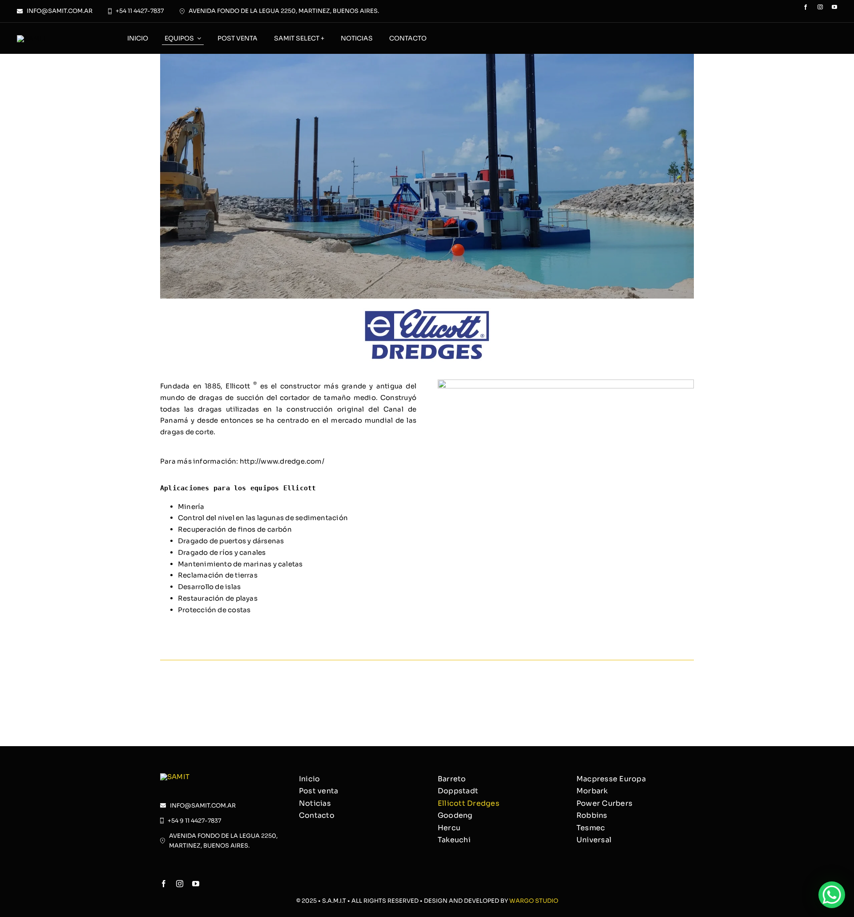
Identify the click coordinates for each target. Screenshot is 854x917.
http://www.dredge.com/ (282, 461)
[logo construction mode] (31, 38)
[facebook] (805, 7)
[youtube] (834, 7)
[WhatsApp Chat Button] (831, 894)
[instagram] (820, 7)
